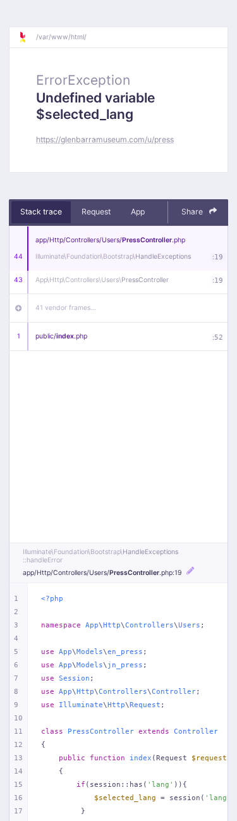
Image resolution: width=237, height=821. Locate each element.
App (138, 211)
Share (193, 211)
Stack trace (41, 211)
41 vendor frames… (65, 308)
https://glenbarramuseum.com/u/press (105, 139)
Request (96, 211)
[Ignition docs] (27, 37)
